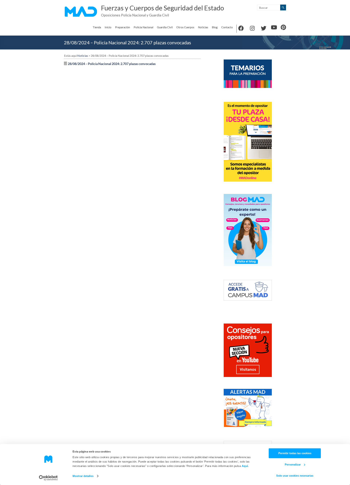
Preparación (122, 27)
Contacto (227, 27)
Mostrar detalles (83, 476)
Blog (215, 27)
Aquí (245, 465)
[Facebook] (241, 29)
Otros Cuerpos (185, 27)
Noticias (203, 27)
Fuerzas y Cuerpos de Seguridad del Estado (162, 8)
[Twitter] (263, 29)
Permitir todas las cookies (294, 453)
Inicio (108, 27)
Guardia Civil (165, 27)
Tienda (97, 27)
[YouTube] (274, 28)
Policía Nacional (143, 27)
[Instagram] (252, 29)
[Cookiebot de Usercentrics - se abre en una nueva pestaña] (48, 478)
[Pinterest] (283, 28)
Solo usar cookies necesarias (294, 475)
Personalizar (293, 464)
